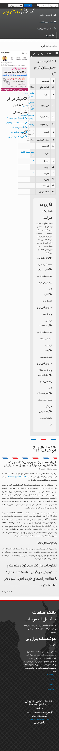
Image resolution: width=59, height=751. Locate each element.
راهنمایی (30, 124)
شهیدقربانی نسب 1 (16, 118)
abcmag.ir (51, 674)
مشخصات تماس (50, 46)
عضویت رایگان (15, 5)
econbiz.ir (51, 689)
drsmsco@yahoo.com (39, 719)
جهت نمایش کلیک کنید (27, 153)
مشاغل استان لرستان (29, 94)
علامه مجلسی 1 (18, 131)
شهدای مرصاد (18, 127)
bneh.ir (52, 684)
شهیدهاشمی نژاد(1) (15, 122)
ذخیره (34, 5)
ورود (27, 5)
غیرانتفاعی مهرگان (16, 136)
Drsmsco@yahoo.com (16, 477)
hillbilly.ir (52, 679)
